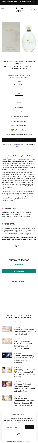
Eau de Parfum (19, 85)
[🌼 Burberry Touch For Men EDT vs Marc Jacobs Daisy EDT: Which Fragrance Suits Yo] (7, 370)
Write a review (19, 271)
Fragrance (10, 61)
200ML (19, 93)
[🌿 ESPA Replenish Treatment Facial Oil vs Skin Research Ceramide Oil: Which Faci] (7, 398)
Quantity (19, 108)
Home (4, 61)
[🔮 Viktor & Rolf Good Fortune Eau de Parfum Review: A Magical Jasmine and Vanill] (7, 384)
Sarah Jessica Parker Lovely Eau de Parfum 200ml (8, 302)
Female (19, 102)
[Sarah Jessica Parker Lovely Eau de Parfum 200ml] (8, 292)
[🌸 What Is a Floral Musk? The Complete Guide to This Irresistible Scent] (7, 329)
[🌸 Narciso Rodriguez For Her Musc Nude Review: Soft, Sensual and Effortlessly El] (7, 341)
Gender (19, 99)
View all (19, 321)
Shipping (12, 77)
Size (19, 90)
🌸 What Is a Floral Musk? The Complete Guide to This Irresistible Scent (25, 331)
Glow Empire (19, 9)
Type (19, 81)
